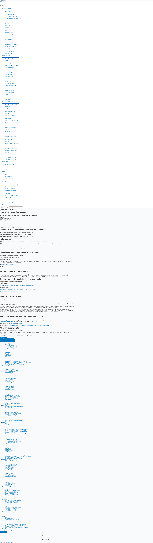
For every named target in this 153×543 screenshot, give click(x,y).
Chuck (1, 285)
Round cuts (2, 291)
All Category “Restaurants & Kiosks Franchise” (10, 137)
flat (11, 289)
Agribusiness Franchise (10, 131)
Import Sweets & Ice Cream (10, 85)
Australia (14, 264)
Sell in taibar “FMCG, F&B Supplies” (10, 49)
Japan (9, 321)
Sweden (40, 320)
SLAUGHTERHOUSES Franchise (11, 117)
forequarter (21, 285)
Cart (6, 21)
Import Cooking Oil (9, 81)
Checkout (7, 23)
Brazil (4, 264)
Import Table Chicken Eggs (10, 67)
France (34, 320)
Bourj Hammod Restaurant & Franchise (11, 151)
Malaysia (6, 321)
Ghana (12, 325)
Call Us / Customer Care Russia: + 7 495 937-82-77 (11, 196)
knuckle (33, 289)
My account (7, 25)
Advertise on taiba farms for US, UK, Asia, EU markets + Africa (11, 45)
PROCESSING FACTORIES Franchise (10, 112)
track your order (8, 29)
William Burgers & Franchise (11, 146)
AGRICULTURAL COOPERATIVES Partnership (12, 121)
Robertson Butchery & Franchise (12, 143)
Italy (28, 320)
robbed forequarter (30, 285)
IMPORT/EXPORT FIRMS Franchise (10, 125)
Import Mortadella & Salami (10, 74)
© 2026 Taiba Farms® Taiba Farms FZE (45, 539)
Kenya (26, 325)
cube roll (17, 289)
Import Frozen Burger (9, 72)
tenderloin (22, 289)
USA (33, 321)
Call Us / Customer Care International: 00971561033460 (11, 189)
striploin (4, 289)
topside (13, 289)
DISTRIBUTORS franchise (10, 115)
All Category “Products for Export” (10, 59)
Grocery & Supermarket (12, 16)
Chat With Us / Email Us (10, 199)
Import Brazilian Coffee (10, 96)
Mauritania (33, 325)
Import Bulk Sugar (8, 97)
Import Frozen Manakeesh (10, 78)
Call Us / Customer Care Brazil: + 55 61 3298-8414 (11, 192)
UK (37, 320)
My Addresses (8, 30)
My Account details (9, 32)
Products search (5, 207)
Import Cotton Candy (9, 92)
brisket (15, 285)
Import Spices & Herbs (9, 83)
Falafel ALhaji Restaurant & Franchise (10, 154)
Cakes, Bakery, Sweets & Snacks (14, 18)
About (6, 174)
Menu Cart (4, 204)
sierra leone (38, 325)
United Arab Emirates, (66, 319)
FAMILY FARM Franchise (10, 118)
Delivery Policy (8, 169)
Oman (13, 320)
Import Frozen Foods (9, 70)
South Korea (13, 321)
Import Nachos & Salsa (9, 90)
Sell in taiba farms (8, 39)
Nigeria (43, 325)
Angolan (23, 325)
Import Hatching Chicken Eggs (11, 65)
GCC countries (53, 319)
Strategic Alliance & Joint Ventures (10, 108)
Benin (29, 325)
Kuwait (8, 320)
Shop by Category (8, 11)
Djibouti (15, 325)
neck (6, 285)
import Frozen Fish (9, 69)
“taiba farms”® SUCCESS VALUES (10, 179)
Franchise (4, 133)
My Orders (7, 27)
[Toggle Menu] (10, 10)
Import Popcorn (8, 94)
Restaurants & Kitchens (12, 20)
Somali (19, 325)
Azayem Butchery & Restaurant (11, 148)
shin (8, 285)
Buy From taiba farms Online (8, 8)
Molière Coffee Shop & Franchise (9, 140)
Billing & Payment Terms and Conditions (11, 167)
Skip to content (3, 0)
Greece (31, 320)
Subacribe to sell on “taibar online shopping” (10, 52)
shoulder (11, 285)
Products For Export (6, 55)
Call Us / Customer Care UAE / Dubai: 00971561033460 (11, 185)
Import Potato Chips (9, 88)
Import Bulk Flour (8, 99)
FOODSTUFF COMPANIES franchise (10, 128)
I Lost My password (9, 34)
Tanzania (47, 325)
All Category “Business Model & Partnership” (11, 105)
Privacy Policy (5, 161)
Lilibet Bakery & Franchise (10, 157)
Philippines (70, 320)
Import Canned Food (9, 79)
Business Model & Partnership (8, 101)
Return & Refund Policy (10, 164)
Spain (51, 320)
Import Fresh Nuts (8, 87)
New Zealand (9, 264)
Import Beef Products (9, 63)
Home (3, 171)
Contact (4, 181)
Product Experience (9, 176)
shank (30, 289)
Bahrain (4, 320)
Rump (1, 289)
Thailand (2, 321)
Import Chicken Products (10, 62)
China (66, 320)
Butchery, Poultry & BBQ (12, 14)
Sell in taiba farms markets (8, 36)
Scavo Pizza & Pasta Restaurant (11, 145)
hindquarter (13, 291)
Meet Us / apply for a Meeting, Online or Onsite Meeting (11, 201)
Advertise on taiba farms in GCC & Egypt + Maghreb (11, 41)
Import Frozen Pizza (9, 76)
